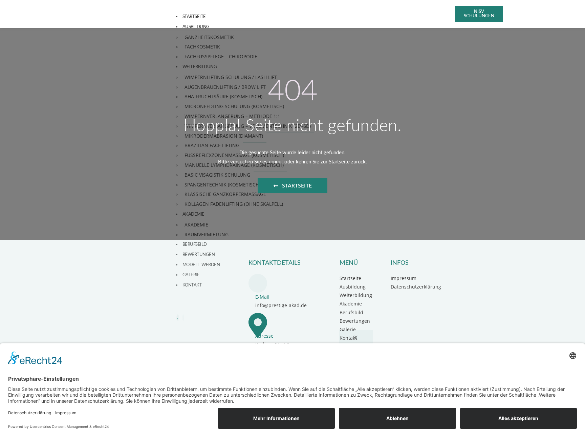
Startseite (194, 17)
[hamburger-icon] (436, 16)
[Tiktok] (177, 317)
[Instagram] (183, 317)
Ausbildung (196, 27)
